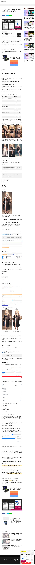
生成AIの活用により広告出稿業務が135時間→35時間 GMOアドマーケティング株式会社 (29, 50)
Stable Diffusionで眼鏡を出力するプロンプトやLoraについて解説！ (16, 540)
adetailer (3, 352)
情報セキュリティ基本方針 (17, 560)
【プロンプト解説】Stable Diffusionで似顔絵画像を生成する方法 (16, 546)
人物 (9, 533)
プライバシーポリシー (16, 559)
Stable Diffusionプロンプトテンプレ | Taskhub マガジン (8, 34)
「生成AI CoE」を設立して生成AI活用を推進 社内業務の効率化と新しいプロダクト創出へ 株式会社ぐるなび (29, 17)
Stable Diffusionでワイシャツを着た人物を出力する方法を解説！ (16, 534)
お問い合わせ (5, 559)
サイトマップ (10, 559)
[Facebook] (3, 15)
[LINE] (10, 15)
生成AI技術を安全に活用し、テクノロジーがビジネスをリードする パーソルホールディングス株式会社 (29, 28)
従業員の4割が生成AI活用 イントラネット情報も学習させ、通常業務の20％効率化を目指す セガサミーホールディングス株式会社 (29, 39)
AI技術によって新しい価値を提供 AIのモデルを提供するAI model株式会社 (29, 60)
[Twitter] (7, 15)
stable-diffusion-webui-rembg (6, 234)
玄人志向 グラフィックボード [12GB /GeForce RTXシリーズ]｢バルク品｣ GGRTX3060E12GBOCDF (15, 57)
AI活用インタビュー (32, 21)
